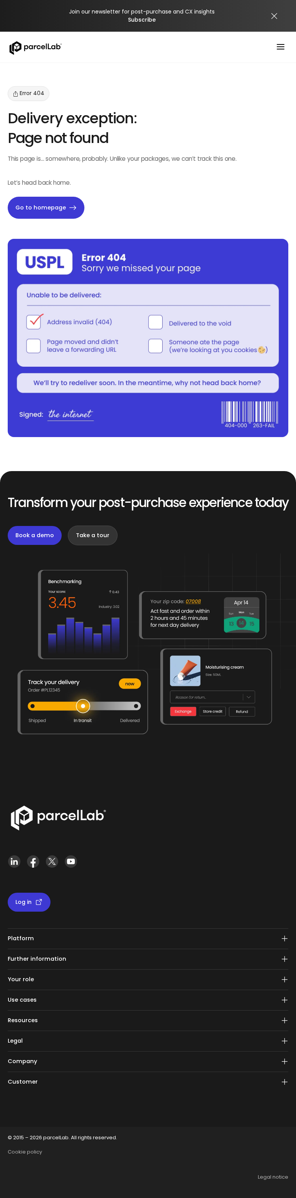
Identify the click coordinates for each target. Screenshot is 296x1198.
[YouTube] (70, 864)
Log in (23, 902)
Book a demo (34, 535)
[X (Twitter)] (51, 864)
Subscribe (142, 20)
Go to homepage (40, 207)
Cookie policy (25, 1151)
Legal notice (273, 1177)
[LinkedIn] (14, 864)
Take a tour (92, 535)
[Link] (58, 820)
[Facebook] (33, 864)
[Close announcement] (274, 16)
